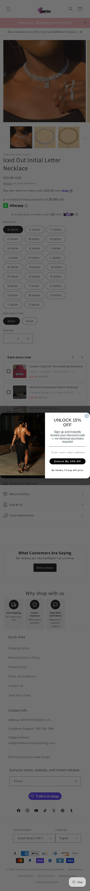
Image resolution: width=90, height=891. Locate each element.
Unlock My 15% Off (67, 461)
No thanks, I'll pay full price (68, 470)
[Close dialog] (87, 416)
